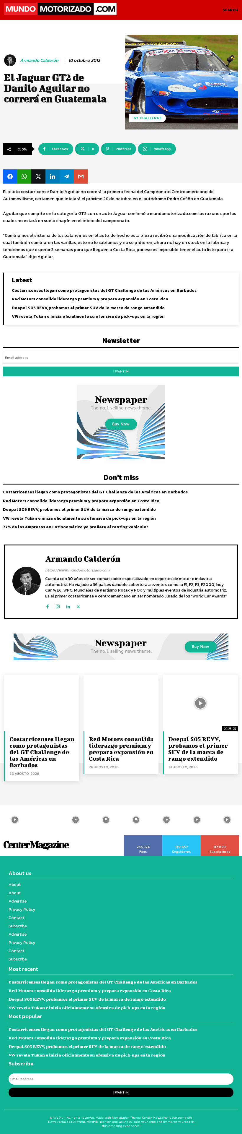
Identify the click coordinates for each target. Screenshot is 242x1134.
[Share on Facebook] (10, 176)
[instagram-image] (45, 820)
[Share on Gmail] (81, 176)
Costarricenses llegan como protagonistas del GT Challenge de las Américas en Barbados (104, 290)
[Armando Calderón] (11, 60)
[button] (230, 10)
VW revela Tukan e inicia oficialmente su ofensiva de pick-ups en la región (88, 316)
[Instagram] (57, 605)
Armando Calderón (39, 60)
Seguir (181, 837)
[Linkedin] (68, 605)
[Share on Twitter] (38, 176)
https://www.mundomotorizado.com (77, 570)
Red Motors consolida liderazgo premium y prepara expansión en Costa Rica (90, 299)
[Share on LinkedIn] (52, 176)
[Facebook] (47, 605)
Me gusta (143, 837)
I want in (121, 371)
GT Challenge (147, 118)
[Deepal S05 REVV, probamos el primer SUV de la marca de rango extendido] (200, 703)
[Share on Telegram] (67, 176)
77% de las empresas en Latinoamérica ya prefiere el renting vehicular (75, 527)
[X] (78, 605)
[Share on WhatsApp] (24, 176)
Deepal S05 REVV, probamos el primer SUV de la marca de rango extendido (88, 308)
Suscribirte (220, 837)
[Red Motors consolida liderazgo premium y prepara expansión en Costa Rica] (121, 703)
